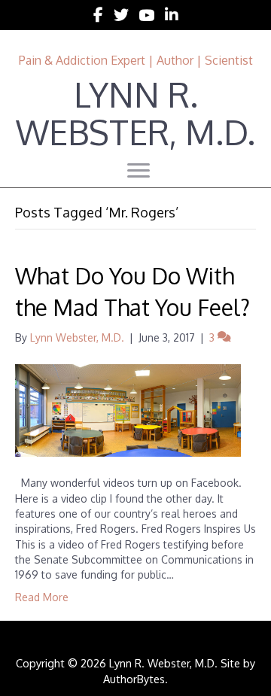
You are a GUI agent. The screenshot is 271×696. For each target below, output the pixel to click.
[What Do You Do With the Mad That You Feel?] (128, 409)
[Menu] (138, 171)
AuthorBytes (134, 678)
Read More (42, 597)
